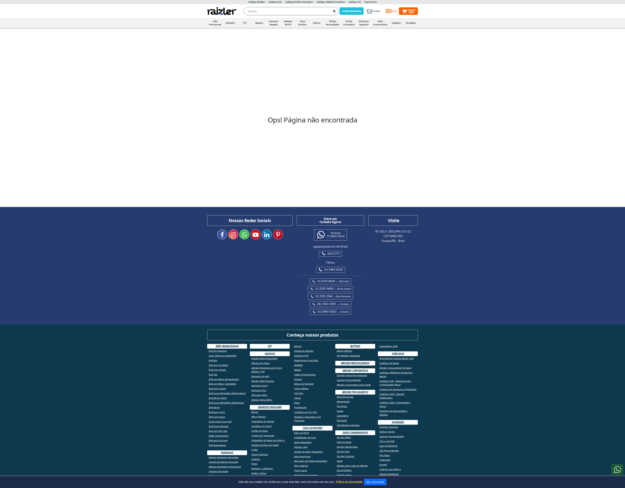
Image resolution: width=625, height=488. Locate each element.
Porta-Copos (300, 470)
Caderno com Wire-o (390, 469)
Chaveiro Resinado (218, 471)
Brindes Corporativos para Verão (354, 384)
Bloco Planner (258, 416)
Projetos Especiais (388, 427)
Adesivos (259, 22)
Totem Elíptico (301, 388)
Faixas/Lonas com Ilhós (306, 360)
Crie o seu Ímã (386, 441)
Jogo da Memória (388, 445)
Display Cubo (301, 447)
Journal (383, 464)
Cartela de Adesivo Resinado (223, 462)
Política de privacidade (349, 481)
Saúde (340, 411)
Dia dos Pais (343, 451)
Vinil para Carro (259, 385)
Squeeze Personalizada (391, 436)
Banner (298, 346)
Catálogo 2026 (275, 1)
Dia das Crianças (345, 456)
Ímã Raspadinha (217, 445)
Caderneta (384, 459)
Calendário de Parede (262, 421)
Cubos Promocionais (305, 374)
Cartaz (297, 398)
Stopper (298, 379)
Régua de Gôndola (303, 383)
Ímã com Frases (217, 416)
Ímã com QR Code (218, 431)
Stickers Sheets (387, 431)
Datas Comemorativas (380, 23)
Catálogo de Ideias (256, 1)
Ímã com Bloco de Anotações (224, 379)
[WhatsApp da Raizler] (244, 234)
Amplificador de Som (305, 437)
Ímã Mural (214, 407)
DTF (245, 22)
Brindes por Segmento (364, 23)
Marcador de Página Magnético (310, 461)
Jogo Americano (302, 456)
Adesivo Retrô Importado (264, 358)
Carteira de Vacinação (262, 435)
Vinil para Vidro (259, 395)
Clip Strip (298, 393)
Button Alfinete (344, 351)
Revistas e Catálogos (262, 468)
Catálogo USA (354, 1)
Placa (297, 402)
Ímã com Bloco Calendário (222, 383)
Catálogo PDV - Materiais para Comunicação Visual (395, 382)
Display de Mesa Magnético (308, 451)
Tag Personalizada (389, 450)
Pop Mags (384, 455)
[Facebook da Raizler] (222, 234)
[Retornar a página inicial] (221, 11)
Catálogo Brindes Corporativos (299, 1)
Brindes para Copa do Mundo (352, 465)
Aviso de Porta (301, 432)
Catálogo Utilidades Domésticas (330, 1)
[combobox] (292, 11)
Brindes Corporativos (349, 23)
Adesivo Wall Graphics (262, 381)
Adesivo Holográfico (261, 399)
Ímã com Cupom (217, 388)
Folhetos (255, 459)
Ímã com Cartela (217, 369)
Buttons (316, 22)
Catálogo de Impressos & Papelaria (397, 389)
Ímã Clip (213, 374)
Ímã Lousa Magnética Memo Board (227, 393)
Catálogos (396, 22)
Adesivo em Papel (260, 363)
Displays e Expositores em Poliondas (307, 418)
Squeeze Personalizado (349, 380)
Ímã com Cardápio (218, 365)
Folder (254, 449)
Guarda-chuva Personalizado (352, 375)
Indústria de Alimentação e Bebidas (393, 412)
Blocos (254, 412)
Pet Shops (342, 406)
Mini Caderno (301, 465)
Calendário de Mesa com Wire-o (268, 440)
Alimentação (343, 401)
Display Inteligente (389, 474)
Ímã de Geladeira (218, 351)
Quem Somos (370, 1)
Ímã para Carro (217, 412)
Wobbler (298, 365)
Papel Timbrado (259, 454)
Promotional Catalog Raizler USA (396, 358)
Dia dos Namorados (347, 446)
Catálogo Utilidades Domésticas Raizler (396, 374)
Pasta (254, 463)
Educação (342, 420)
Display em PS (301, 355)
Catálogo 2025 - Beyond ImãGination (391, 395)
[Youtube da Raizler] (256, 234)
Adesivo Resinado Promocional (225, 466)
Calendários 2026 (388, 346)
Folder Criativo (258, 473)
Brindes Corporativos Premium (395, 367)
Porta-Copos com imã (220, 421)
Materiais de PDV (288, 23)
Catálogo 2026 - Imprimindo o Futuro (395, 404)
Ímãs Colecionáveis (219, 435)
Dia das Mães (344, 437)
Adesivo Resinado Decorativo (224, 457)
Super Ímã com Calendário (223, 355)
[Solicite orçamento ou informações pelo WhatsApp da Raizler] (617, 469)
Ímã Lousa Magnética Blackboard (226, 402)
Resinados (230, 22)
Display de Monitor (304, 351)
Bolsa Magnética (302, 442)
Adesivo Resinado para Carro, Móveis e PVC (266, 369)
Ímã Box (213, 360)
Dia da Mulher (344, 470)
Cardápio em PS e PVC (305, 412)
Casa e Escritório (302, 23)
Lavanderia (342, 415)
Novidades (411, 22)
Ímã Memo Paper (218, 398)
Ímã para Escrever (218, 440)
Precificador (300, 407)
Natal (339, 461)
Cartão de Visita (259, 430)
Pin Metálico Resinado (348, 355)
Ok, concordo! (375, 482)
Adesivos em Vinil (260, 376)
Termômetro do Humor (306, 475)
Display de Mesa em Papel (265, 445)
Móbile (297, 369)
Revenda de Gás (345, 396)
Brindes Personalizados (332, 23)
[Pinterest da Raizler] (278, 234)
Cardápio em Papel (261, 426)
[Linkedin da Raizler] (267, 234)
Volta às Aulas (344, 442)
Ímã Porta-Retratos (219, 426)
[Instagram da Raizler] (233, 234)
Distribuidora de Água (348, 425)
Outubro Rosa (344, 475)
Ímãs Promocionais (215, 23)
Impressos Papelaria (273, 23)
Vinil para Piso (258, 390)
